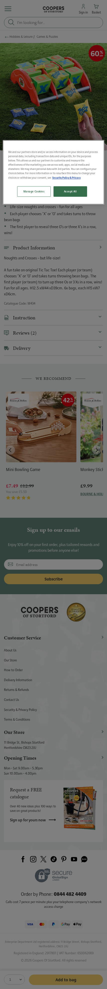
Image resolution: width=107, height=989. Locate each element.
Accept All (70, 191)
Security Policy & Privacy (66, 177)
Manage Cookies (34, 191)
